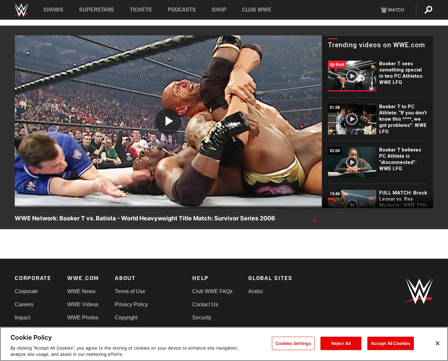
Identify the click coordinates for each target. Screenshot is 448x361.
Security (201, 317)
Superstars (96, 10)
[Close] (437, 343)
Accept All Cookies (390, 343)
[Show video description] (314, 218)
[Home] (21, 10)
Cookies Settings (293, 343)
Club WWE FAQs (212, 291)
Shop (219, 10)
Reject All (341, 343)
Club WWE (257, 10)
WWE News (81, 291)
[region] (224, 344)
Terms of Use (130, 291)
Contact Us (205, 304)
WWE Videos (82, 304)
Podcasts (182, 10)
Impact (22, 317)
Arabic (255, 291)
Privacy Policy (131, 304)
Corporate (26, 291)
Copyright (126, 317)
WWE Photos (82, 317)
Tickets (141, 10)
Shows (53, 10)
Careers (24, 304)
